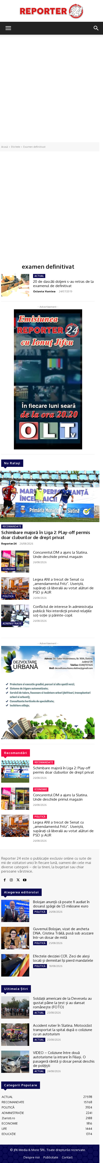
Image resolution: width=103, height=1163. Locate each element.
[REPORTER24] (51, 11)
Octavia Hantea (44, 291)
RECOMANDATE (12, 526)
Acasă (4, 146)
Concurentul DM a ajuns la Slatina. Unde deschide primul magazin (60, 554)
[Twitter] (18, 880)
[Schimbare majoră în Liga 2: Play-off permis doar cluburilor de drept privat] (15, 771)
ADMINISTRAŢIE (12, 623)
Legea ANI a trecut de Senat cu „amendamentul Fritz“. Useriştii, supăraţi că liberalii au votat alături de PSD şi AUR (63, 586)
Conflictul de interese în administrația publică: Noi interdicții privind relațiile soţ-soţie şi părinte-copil (63, 610)
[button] (8, 28)
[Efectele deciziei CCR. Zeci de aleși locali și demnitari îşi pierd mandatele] (15, 965)
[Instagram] (11, 880)
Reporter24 (8, 543)
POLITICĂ (8, 596)
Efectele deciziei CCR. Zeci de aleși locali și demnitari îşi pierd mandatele (63, 958)
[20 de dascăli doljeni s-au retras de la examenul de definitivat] (15, 285)
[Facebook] (4, 880)
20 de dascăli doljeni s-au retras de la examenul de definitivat (63, 283)
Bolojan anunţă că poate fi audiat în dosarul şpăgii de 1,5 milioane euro (61, 904)
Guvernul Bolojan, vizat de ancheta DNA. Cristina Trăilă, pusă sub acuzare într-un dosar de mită (63, 933)
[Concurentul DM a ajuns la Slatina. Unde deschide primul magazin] (15, 561)
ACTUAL (39, 276)
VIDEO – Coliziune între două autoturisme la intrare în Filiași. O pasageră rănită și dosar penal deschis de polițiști (64, 1059)
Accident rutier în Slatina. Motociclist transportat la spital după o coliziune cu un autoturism (62, 1029)
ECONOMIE (9, 569)
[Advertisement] (51, 88)
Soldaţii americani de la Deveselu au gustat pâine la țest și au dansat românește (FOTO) (62, 1002)
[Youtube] (24, 880)
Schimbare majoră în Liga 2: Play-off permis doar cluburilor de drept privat (45, 535)
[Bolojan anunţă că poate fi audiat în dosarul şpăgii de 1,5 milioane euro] (15, 911)
